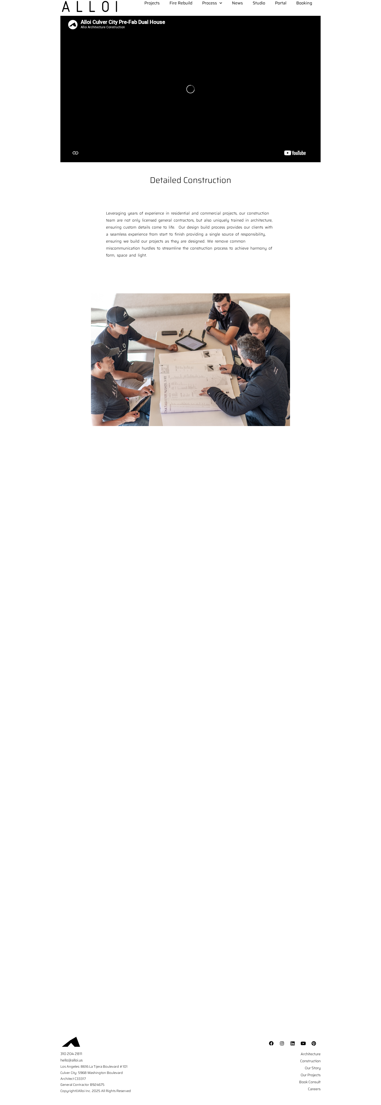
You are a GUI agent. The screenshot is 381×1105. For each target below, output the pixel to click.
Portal (280, 3)
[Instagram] (282, 1043)
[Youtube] (303, 1043)
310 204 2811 (71, 1054)
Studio (259, 3)
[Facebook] (271, 1043)
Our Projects (311, 1075)
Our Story (313, 1068)
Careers (314, 1089)
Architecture (311, 1054)
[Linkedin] (292, 1043)
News (237, 3)
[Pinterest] (314, 1043)
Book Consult (310, 1082)
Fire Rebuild (181, 3)
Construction (310, 1061)
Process (209, 3)
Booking (304, 3)
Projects (152, 3)
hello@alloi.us (71, 1060)
